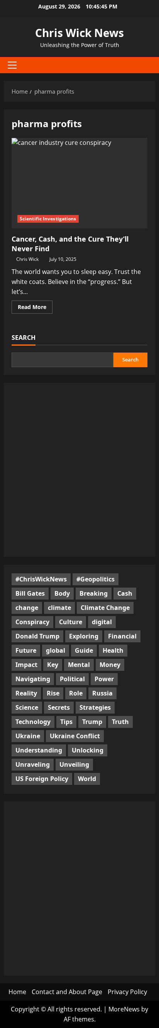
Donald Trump (37, 636)
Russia (102, 693)
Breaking (94, 593)
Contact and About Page (67, 992)
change (26, 607)
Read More (35, 308)
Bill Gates (30, 593)
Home (17, 992)
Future (25, 650)
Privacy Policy (127, 992)
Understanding (38, 750)
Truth (120, 721)
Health (113, 650)
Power (104, 679)
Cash (124, 593)
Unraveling (32, 764)
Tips (66, 721)
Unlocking (87, 750)
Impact (26, 664)
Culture (70, 622)
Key (52, 664)
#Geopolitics (95, 579)
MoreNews (124, 1009)
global (55, 650)
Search (24, 337)
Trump (92, 721)
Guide (84, 650)
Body (62, 593)
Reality (26, 693)
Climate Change (105, 607)
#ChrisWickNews (41, 579)
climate (59, 607)
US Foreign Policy (41, 778)
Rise (53, 693)
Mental (79, 664)
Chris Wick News (79, 32)
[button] (12, 65)
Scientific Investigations (48, 218)
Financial (122, 636)
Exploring (83, 636)
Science (26, 707)
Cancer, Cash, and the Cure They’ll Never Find (79, 183)
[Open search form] (145, 65)
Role (76, 693)
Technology (33, 721)
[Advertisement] (79, 469)
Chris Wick (27, 259)
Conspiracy (32, 622)
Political (72, 679)
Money (110, 664)
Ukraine (27, 736)
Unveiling (74, 764)
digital (102, 622)
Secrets (59, 707)
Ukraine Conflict (75, 736)
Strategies (95, 707)
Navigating (32, 679)
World (87, 778)
